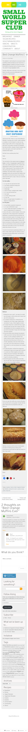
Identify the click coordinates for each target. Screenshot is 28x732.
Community (8, 49)
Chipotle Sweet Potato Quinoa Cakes (7, 498)
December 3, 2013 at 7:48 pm (13, 517)
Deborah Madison (8, 655)
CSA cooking (16, 654)
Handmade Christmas (13, 659)
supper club (19, 669)
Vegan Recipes (9, 39)
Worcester (12, 676)
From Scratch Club (15, 657)
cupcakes (19, 488)
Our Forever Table (10, 631)
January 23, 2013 (6, 58)
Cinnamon (5, 650)
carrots (6, 648)
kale (17, 661)
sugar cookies (13, 669)
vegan (19, 671)
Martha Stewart (5, 664)
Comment (22, 568)
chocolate (12, 648)
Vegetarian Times (18, 673)
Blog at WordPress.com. (14, 716)
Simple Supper (18, 667)
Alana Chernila (7, 645)
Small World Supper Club (14, 20)
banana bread (20, 645)
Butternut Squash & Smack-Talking (14, 628)
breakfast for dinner (14, 646)
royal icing (9, 668)
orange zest (8, 490)
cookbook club (15, 650)
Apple (12, 645)
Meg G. (11, 534)
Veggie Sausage (8, 675)
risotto (22, 666)
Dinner (17, 37)
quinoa (16, 666)
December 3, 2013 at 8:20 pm (16, 535)
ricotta (19, 666)
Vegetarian (10, 673)
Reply (4, 530)
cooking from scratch (13, 488)
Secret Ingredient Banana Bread (14, 629)
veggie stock (13, 675)
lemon (19, 661)
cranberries (11, 654)
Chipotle (9, 648)
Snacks (6, 44)
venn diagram (18, 675)
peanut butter (14, 664)
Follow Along (10, 594)
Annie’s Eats (13, 163)
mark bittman (22, 662)
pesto (24, 664)
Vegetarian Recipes (11, 41)
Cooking (12, 487)
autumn (15, 645)
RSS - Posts (8, 618)
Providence (13, 666)
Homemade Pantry (11, 661)
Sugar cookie (8, 669)
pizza (3, 666)
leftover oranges (6, 64)
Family (21, 655)
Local (17, 662)
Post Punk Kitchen (8, 666)
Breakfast (7, 37)
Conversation (9, 46)
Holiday (19, 659)
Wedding (22, 675)
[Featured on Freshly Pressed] (9, 577)
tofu (8, 671)
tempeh (22, 669)
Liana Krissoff (12, 662)
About (17, 49)
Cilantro (22, 648)
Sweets (14, 44)
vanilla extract (13, 671)
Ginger (7, 659)
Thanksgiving (5, 671)
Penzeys (19, 664)
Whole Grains (6, 676)
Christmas (17, 648)
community (9, 650)
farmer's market (6, 657)
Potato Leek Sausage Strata (21, 498)
